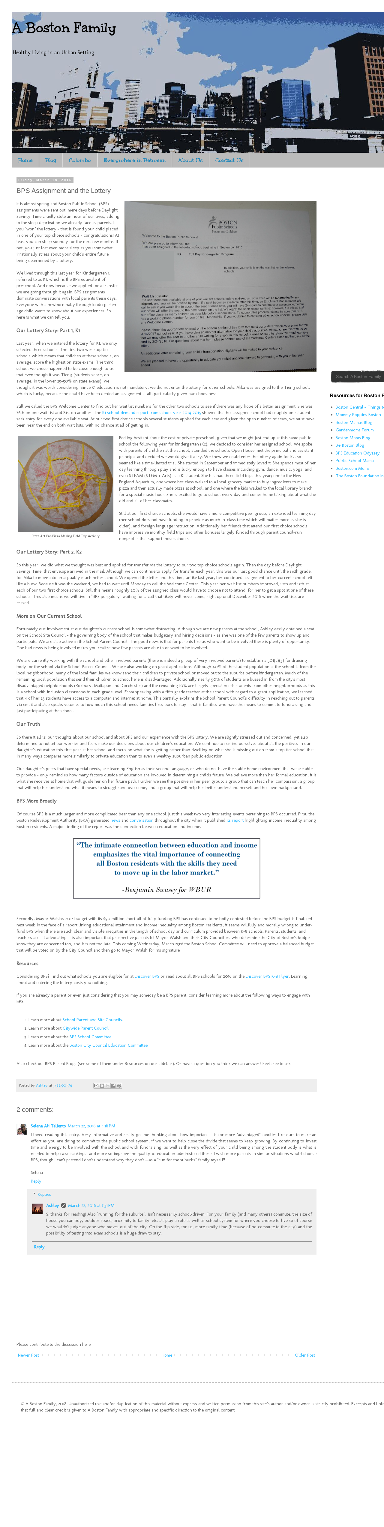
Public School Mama (355, 460)
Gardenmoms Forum (355, 430)
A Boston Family (64, 28)
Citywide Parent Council (86, 1028)
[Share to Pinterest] (119, 1086)
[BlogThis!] (102, 1086)
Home (25, 160)
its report (235, 820)
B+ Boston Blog (350, 445)
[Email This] (96, 1086)
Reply (36, 1181)
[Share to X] (108, 1086)
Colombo (80, 160)
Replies (44, 1194)
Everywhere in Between (135, 160)
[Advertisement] (357, 268)
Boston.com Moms (353, 468)
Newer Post (28, 1355)
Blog (50, 160)
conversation (142, 820)
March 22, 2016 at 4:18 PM (91, 1126)
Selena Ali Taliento (48, 1126)
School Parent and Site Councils (92, 1019)
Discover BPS (147, 976)
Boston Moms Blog (353, 437)
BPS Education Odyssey (358, 453)
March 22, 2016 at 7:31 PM (91, 1205)
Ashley (52, 1205)
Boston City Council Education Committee (109, 1045)
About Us (190, 160)
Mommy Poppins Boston (358, 414)
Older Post (305, 1355)
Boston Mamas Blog (354, 422)
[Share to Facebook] (113, 1086)
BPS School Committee (90, 1037)
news (115, 820)
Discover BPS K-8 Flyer (267, 976)
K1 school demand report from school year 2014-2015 (151, 412)
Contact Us (229, 160)
